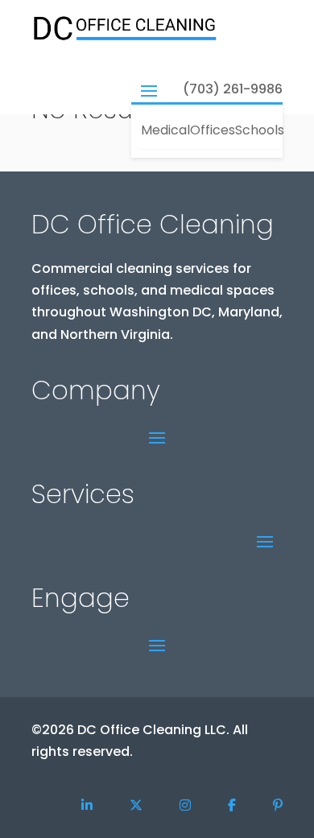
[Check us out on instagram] (185, 805)
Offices (211, 130)
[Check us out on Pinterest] (278, 805)
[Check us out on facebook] (232, 805)
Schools (258, 130)
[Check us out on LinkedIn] (87, 805)
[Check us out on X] (136, 805)
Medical (164, 130)
